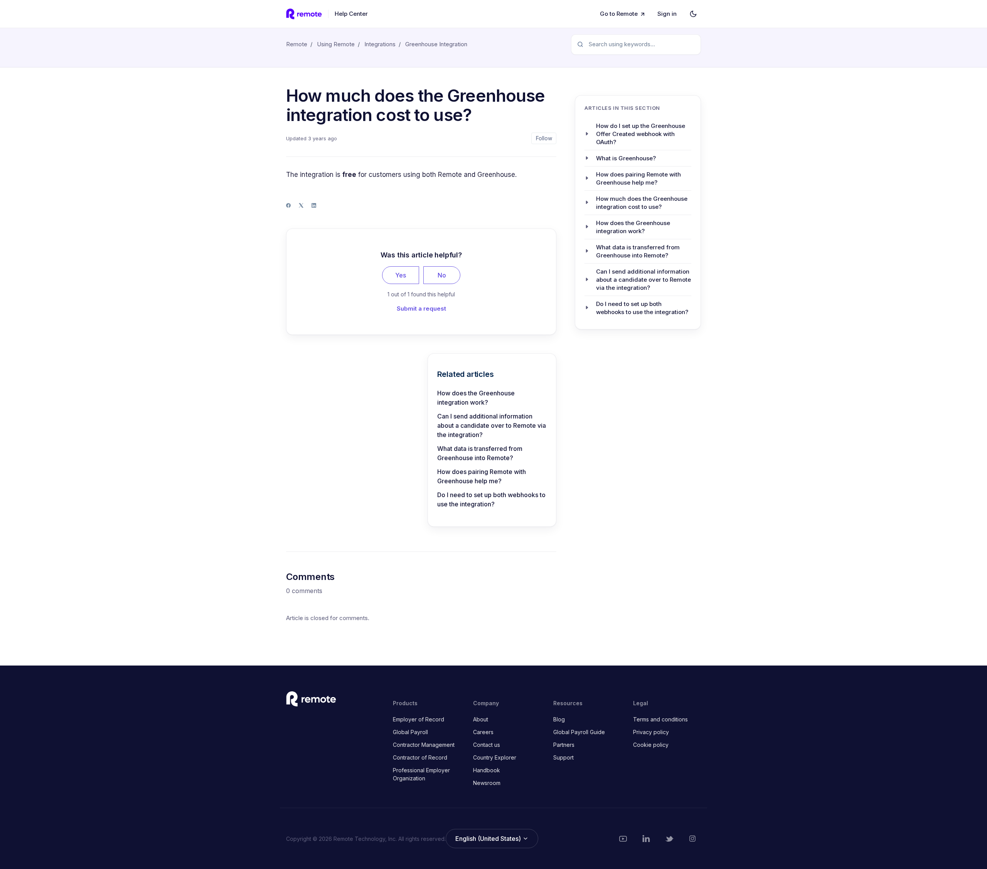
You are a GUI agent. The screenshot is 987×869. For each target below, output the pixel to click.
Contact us (486, 744)
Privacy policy (651, 732)
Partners (563, 744)
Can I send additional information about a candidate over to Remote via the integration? (491, 425)
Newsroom (486, 783)
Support (563, 757)
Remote (296, 44)
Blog (559, 719)
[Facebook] (288, 205)
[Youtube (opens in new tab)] (623, 838)
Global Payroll (410, 732)
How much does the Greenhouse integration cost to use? (641, 202)
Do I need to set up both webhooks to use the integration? (491, 499)
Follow (544, 138)
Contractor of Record (420, 757)
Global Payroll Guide (579, 732)
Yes (400, 275)
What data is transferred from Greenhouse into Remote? (479, 453)
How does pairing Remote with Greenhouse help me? (481, 476)
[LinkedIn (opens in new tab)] (646, 838)
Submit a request (421, 308)
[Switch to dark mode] (693, 14)
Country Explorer (494, 757)
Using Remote (336, 44)
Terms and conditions (660, 719)
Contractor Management (424, 744)
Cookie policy (651, 744)
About (480, 719)
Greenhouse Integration (436, 44)
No (442, 275)
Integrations (380, 44)
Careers (483, 732)
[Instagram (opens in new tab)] (692, 838)
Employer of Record (418, 719)
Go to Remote (619, 13)
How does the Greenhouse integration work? (476, 397)
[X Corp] (301, 205)
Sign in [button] (667, 13)
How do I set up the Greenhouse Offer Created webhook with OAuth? (640, 133)
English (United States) (488, 838)
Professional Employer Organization (421, 774)
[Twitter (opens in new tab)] (669, 838)
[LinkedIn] (314, 205)
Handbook (486, 770)
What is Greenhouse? (626, 157)
